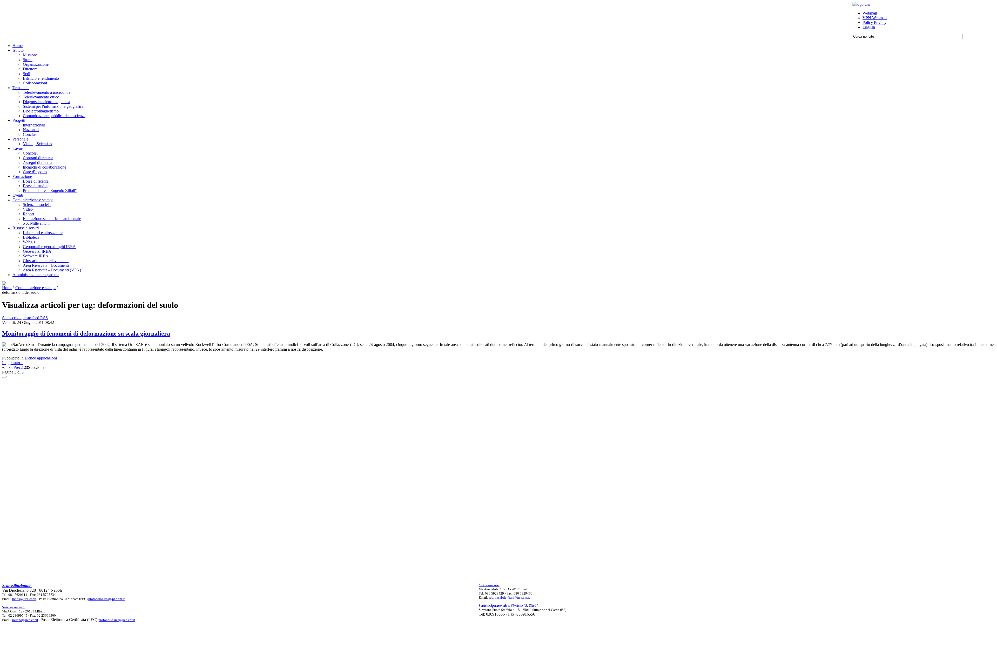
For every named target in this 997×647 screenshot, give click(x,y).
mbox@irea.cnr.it (24, 599)
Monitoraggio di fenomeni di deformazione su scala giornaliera (86, 333)
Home (7, 287)
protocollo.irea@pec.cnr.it (106, 599)
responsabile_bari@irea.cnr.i (509, 597)
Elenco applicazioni (41, 358)
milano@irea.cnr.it (25, 620)
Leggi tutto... (12, 363)
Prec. (18, 367)
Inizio (9, 367)
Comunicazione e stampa (35, 287)
